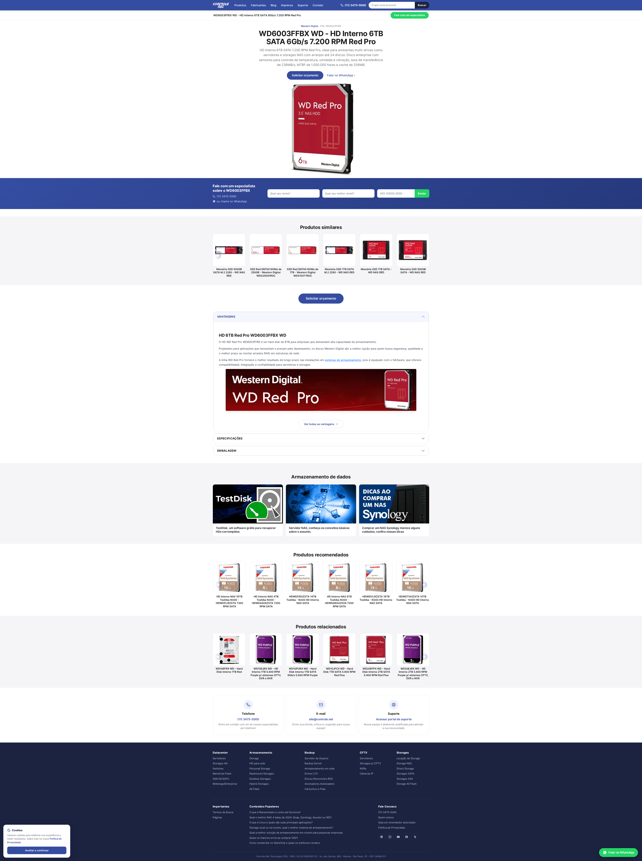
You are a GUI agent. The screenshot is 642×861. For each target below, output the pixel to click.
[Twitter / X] (415, 837)
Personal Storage (259, 768)
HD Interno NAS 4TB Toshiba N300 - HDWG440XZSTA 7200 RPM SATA (266, 601)
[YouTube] (398, 837)
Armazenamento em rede (320, 768)
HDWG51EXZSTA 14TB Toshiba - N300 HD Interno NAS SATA (302, 600)
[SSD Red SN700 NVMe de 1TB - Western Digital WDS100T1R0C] (302, 250)
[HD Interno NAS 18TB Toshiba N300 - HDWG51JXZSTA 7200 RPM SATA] (229, 577)
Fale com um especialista (409, 15)
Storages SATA (405, 773)
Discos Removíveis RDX (319, 778)
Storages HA (220, 763)
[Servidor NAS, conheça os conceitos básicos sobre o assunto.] (321, 503)
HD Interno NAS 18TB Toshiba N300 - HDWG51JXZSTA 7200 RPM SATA (229, 601)
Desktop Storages (260, 778)
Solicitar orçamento (305, 75)
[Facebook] (406, 837)
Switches (218, 768)
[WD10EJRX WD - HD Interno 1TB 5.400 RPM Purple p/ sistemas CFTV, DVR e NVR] (265, 649)
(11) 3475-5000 (248, 719)
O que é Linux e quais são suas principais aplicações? (281, 822)
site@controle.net (321, 719)
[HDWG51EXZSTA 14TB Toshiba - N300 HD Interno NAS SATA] (302, 577)
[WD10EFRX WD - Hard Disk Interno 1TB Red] (229, 649)
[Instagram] (390, 837)
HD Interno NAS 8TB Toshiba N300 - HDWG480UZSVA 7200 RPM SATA (339, 601)
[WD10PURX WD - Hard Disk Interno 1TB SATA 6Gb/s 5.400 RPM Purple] (302, 649)
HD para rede (257, 763)
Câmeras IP (366, 773)
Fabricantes (258, 5)
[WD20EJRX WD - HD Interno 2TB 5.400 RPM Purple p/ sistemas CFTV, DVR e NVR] (413, 649)
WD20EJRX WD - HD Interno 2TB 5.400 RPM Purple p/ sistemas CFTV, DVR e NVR (413, 673)
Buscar (422, 5)
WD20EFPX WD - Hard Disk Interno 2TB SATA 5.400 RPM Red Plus (376, 672)
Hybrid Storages (259, 783)
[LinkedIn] (381, 837)
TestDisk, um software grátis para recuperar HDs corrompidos (246, 530)
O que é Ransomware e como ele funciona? (275, 812)
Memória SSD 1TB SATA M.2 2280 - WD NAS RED (339, 271)
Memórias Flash (222, 773)
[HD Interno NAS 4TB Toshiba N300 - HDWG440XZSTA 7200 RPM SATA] (266, 577)
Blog (273, 5)
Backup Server (313, 763)
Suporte (303, 5)
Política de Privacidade (391, 827)
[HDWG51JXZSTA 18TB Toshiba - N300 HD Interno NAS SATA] (376, 577)
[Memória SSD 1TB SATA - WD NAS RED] (376, 250)
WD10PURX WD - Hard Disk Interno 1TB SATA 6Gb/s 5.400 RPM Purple (303, 672)
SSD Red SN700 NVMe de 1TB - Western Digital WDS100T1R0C (302, 272)
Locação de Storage (408, 758)
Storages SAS (405, 778)
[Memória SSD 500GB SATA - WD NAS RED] (413, 250)
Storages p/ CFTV (370, 763)
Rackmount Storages (261, 773)
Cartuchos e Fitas (315, 789)
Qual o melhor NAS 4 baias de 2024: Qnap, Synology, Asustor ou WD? (290, 817)
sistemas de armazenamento (343, 360)
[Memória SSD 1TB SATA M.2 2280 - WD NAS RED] (339, 250)
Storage (254, 758)
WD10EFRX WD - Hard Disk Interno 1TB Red (229, 670)
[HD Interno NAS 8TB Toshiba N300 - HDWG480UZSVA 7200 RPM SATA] (339, 577)
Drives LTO (311, 773)
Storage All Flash (407, 783)
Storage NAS (404, 763)
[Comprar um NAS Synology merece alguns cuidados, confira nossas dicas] (394, 503)
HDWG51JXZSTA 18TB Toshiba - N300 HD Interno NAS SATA (376, 600)
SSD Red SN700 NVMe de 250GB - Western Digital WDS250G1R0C (266, 272)
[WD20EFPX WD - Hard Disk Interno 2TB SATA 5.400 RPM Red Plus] (376, 649)
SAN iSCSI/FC (221, 778)
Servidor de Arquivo (316, 758)
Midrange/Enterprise (225, 783)
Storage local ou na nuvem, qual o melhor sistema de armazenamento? (291, 827)
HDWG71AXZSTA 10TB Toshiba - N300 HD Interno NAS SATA (412, 600)
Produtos (240, 5)
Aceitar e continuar (37, 850)
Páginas (217, 817)
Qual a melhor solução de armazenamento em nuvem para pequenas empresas (296, 832)
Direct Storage (405, 768)
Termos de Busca (223, 812)
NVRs (363, 768)
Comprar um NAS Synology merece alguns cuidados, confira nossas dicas (391, 530)
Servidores (219, 758)
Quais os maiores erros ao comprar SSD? (273, 837)
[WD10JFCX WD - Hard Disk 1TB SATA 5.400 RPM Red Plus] (339, 649)
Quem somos (386, 817)
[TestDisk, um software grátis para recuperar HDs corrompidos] (248, 503)
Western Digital (309, 26)
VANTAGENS (226, 316)
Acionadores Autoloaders (320, 783)
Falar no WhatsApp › (341, 75)
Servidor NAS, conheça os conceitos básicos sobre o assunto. (319, 530)
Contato (318, 5)
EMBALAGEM (226, 450)
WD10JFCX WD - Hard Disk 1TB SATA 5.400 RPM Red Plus (339, 672)
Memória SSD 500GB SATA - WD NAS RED (413, 271)
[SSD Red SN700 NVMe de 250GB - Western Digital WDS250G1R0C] (265, 250)
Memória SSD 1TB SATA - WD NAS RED (376, 271)
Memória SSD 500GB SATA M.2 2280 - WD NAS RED (229, 272)
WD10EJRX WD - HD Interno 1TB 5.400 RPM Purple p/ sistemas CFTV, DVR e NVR (266, 673)
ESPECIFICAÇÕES (230, 438)
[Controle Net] (221, 5)
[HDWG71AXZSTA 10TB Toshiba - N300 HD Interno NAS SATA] (412, 577)
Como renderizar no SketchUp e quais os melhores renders (284, 842)
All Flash (254, 789)
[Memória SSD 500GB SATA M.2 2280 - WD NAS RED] (229, 250)
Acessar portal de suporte (394, 719)
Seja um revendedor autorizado (396, 822)
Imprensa (287, 5)
